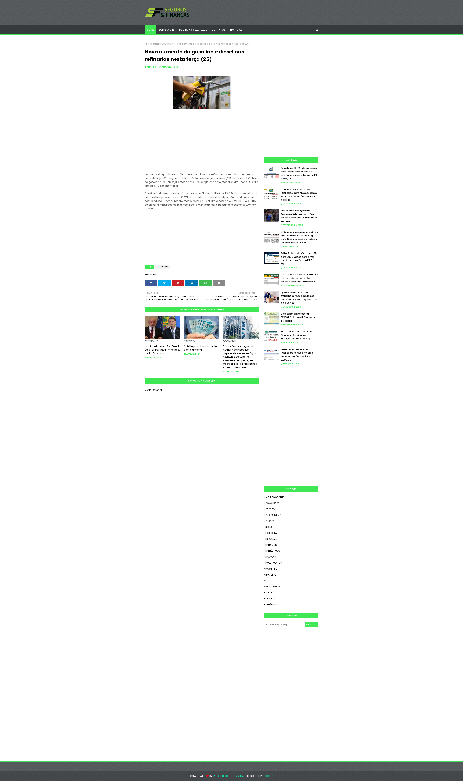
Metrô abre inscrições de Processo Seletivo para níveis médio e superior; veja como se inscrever (299, 216)
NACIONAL (270, 574)
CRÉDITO (270, 509)
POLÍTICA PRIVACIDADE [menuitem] (193, 29)
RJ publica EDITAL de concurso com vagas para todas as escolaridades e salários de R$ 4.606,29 (299, 173)
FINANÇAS (270, 556)
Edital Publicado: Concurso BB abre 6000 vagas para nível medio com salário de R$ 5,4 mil (299, 259)
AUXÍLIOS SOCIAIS (274, 497)
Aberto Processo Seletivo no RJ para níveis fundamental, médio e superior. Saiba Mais (299, 278)
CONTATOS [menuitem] (218, 29)
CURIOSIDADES (273, 515)
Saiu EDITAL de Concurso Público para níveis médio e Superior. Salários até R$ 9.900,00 (297, 355)
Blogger (268, 776)
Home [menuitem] (150, 29)
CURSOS (270, 521)
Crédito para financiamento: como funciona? (200, 348)
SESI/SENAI (271, 604)
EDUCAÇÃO (271, 538)
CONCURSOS (272, 503)
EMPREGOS (271, 544)
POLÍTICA (270, 580)
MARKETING (271, 568)
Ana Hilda (152, 67)
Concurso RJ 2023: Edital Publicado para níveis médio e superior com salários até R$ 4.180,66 (299, 195)
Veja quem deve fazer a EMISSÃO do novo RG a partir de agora (298, 317)
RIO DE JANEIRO (273, 586)
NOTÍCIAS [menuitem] (236, 29)
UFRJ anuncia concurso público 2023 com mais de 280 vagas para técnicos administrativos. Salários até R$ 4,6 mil (299, 237)
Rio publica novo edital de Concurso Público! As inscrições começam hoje (296, 335)
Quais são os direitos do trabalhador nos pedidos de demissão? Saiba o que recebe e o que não (299, 298)
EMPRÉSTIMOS (272, 550)
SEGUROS (270, 598)
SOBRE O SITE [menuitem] (166, 29)
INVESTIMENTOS (273, 562)
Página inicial (152, 43)
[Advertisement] (202, 143)
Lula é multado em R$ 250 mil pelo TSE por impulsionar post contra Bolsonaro (162, 350)
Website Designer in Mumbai (228, 776)
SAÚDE (268, 592)
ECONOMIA (167, 43)
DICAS (268, 527)
